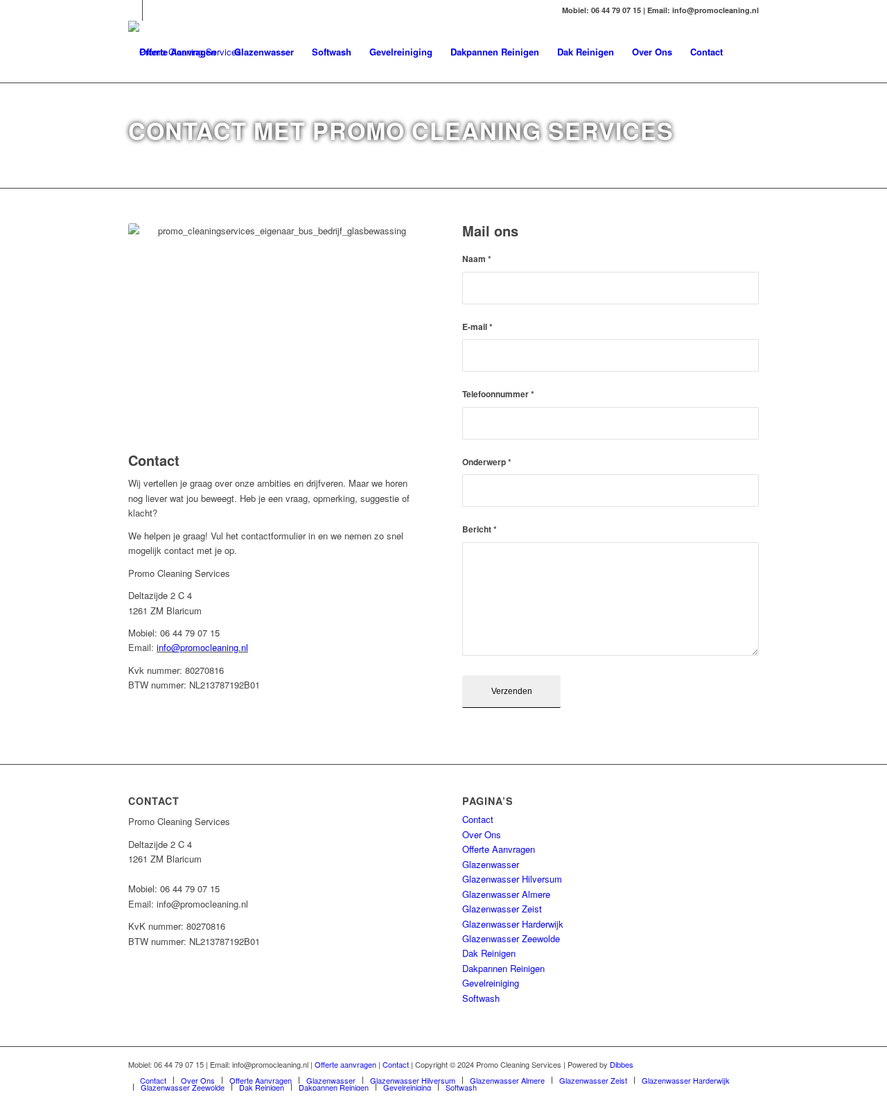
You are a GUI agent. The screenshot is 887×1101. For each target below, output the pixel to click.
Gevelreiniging (490, 982)
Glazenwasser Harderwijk (512, 923)
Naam (476, 259)
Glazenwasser (490, 864)
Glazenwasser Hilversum (512, 878)
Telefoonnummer (498, 394)
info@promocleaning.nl (202, 647)
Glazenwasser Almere (506, 894)
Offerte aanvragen (345, 1064)
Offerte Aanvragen (498, 849)
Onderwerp (486, 462)
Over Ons (481, 834)
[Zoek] (745, 52)
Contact (477, 819)
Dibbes (621, 1064)
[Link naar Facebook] (153, 10)
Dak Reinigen (489, 953)
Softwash (481, 998)
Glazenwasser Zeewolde (511, 938)
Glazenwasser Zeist (502, 908)
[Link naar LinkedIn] (132, 10)
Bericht (479, 529)
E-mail (477, 327)
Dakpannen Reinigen (503, 968)
